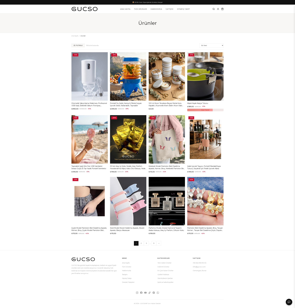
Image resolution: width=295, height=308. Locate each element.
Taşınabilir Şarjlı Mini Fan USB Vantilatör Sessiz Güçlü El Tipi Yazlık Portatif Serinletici (88, 167)
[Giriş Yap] (218, 9)
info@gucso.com (199, 267)
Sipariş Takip (183, 9)
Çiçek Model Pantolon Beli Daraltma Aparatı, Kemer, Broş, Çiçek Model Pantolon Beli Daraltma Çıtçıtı (89, 230)
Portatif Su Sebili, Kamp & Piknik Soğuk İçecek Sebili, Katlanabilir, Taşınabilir (126, 104)
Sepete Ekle (89, 98)
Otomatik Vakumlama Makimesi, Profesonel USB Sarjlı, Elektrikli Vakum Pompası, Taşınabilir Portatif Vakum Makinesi (89, 105)
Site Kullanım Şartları (165, 278)
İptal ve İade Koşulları (165, 282)
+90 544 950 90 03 (199, 263)
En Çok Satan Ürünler (165, 270)
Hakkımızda (156, 9)
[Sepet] (222, 9)
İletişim (169, 9)
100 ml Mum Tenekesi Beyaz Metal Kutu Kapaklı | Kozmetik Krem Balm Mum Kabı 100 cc (165, 105)
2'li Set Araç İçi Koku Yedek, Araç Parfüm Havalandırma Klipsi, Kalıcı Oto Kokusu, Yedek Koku (128, 168)
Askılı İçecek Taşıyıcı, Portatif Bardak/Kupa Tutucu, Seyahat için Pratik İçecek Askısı (204, 167)
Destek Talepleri (128, 282)
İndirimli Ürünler (163, 267)
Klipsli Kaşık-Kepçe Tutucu (197, 103)
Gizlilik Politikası (163, 274)
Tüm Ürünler (140, 9)
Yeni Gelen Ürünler (164, 263)
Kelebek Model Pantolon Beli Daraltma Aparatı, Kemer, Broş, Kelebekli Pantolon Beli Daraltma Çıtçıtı (166, 168)
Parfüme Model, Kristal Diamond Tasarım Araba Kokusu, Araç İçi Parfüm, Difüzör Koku (166, 229)
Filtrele (79, 45)
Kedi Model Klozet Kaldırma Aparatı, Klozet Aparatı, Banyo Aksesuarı (127, 229)
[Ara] (213, 9)
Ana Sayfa (125, 9)
